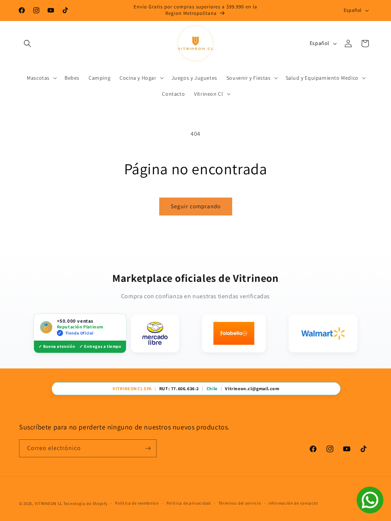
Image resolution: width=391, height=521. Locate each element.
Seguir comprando (196, 206)
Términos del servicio (239, 503)
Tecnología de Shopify (85, 503)
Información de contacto (293, 503)
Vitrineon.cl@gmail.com (252, 388)
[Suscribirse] (147, 448)
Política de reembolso (137, 503)
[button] (27, 43)
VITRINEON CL (48, 503)
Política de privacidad (188, 503)
